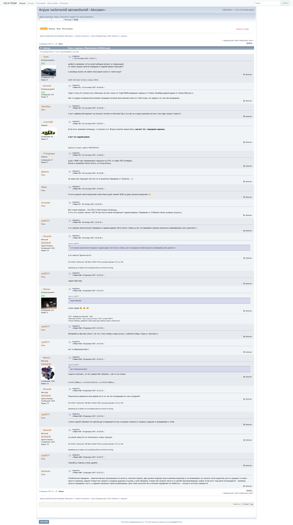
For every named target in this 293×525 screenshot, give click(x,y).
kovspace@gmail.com (174, 522)
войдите (73, 17)
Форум (22, 3)
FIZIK (109, 36)
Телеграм (63, 3)
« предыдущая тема (230, 40)
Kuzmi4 (47, 85)
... (55, 44)
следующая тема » (246, 40)
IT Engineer (49, 153)
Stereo (46, 289)
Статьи (30, 3)
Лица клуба (52, 3)
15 (56, 44)
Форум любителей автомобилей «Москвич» (72, 9)
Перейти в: (236, 504)
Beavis (46, 357)
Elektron (115, 36)
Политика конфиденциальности (132, 522)
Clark (46, 56)
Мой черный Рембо (90, 318)
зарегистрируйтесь (87, 17)
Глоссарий (40, 3)
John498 (48, 122)
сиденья (76, 56)
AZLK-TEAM (10, 3)
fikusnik (47, 236)
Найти (285, 3)
